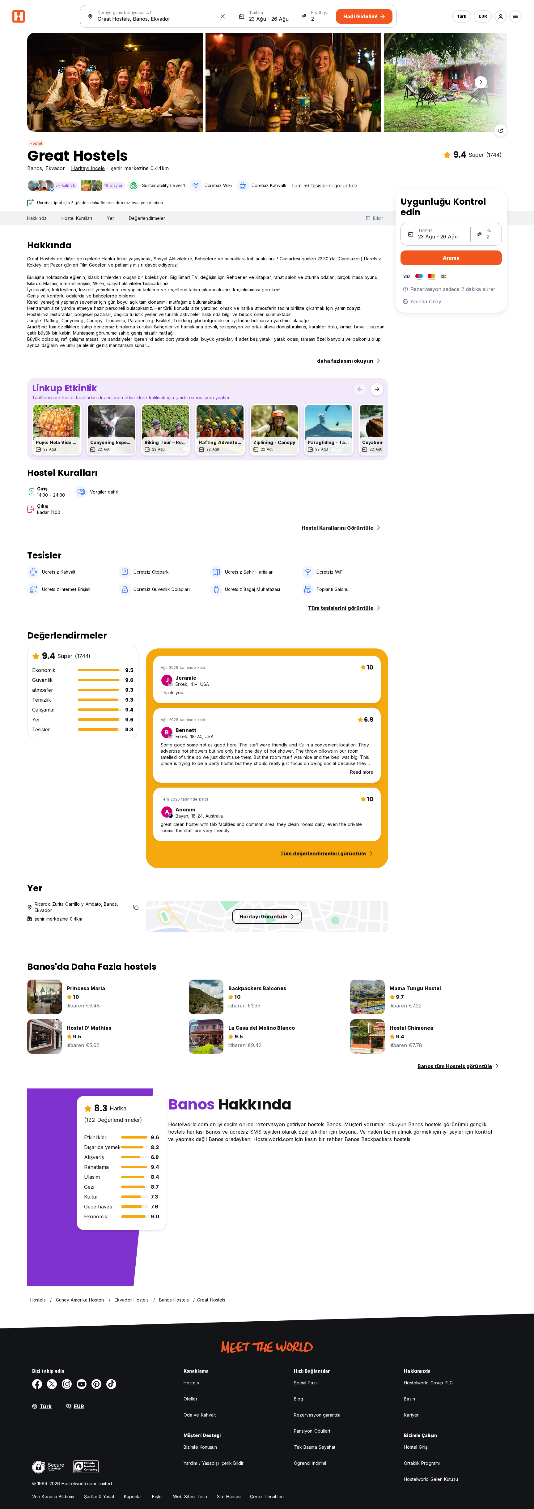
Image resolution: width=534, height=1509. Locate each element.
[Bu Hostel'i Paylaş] (500, 130)
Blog (298, 1398)
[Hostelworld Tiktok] (111, 1384)
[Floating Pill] (481, 82)
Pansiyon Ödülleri (312, 1431)
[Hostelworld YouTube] (82, 1384)
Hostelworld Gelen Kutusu (431, 1479)
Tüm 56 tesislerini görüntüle (324, 185)
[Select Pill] (500, 16)
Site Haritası (229, 1496)
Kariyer (411, 1414)
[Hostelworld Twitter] (52, 1384)
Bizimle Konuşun (200, 1447)
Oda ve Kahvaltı (200, 1414)
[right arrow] (377, 389)
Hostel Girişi (416, 1447)
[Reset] (222, 16)
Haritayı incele (88, 168)
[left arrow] (360, 389)
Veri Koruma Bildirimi (53, 1496)
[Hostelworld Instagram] (67, 1384)
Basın (409, 1398)
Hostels (191, 1382)
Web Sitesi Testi (190, 1496)
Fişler (157, 1496)
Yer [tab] (110, 218)
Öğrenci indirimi (310, 1463)
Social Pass (306, 1382)
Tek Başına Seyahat (315, 1447)
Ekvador (55, 168)
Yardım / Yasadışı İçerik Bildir (214, 1463)
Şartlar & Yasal (99, 1496)
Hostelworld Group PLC (428, 1382)
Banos (34, 168)
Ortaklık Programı (422, 1463)
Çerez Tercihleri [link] (267, 1496)
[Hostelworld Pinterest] (96, 1384)
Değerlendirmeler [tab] (147, 218)
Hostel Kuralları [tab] (76, 218)
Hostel (36, 143)
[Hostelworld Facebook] (37, 1384)
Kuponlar (133, 1496)
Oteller (190, 1398)
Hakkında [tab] (37, 218)
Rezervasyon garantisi (317, 1414)
